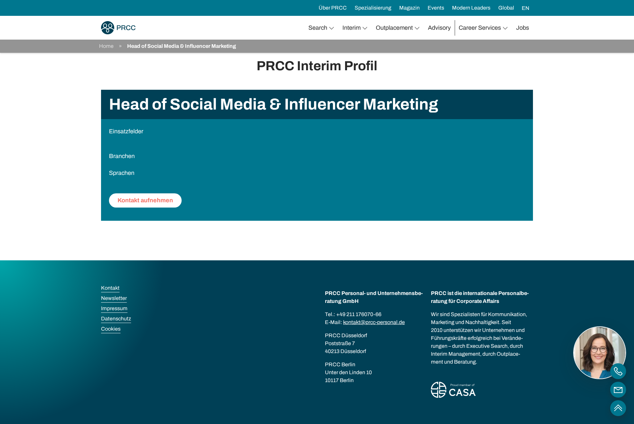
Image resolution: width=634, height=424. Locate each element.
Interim (351, 27)
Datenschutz (116, 318)
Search (317, 27)
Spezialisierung (373, 8)
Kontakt (110, 288)
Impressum (114, 308)
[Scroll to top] (618, 408)
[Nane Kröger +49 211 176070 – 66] (618, 371)
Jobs (522, 27)
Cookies (111, 329)
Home (106, 46)
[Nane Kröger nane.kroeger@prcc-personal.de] (618, 390)
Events (436, 8)
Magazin (409, 8)
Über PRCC (333, 8)
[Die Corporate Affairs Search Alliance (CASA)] (453, 391)
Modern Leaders (471, 8)
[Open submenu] (332, 28)
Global (506, 8)
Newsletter (114, 298)
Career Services (480, 27)
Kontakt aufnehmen (145, 200)
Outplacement (394, 27)
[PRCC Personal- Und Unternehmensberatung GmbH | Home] (118, 27)
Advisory (439, 27)
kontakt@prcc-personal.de (374, 322)
